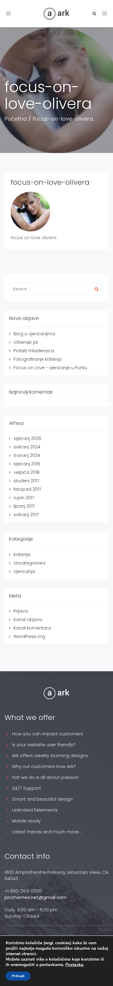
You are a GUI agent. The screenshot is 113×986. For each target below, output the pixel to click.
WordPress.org (29, 636)
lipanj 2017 (24, 506)
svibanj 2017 (26, 515)
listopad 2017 (27, 489)
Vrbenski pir (26, 342)
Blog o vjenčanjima (34, 334)
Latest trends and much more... (46, 831)
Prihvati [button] (18, 976)
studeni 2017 (26, 481)
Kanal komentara (32, 628)
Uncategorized (29, 563)
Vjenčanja (24, 571)
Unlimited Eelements (35, 810)
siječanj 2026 (27, 438)
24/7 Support (26, 788)
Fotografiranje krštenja (37, 359)
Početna (16, 118)
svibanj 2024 (27, 447)
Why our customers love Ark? (44, 766)
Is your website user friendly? (44, 744)
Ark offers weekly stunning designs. (50, 755)
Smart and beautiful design (42, 799)
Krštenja (22, 555)
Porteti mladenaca (34, 351)
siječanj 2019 (27, 464)
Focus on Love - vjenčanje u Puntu (50, 368)
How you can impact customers (47, 734)
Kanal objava (28, 620)
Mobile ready (26, 821)
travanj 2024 (27, 455)
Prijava (21, 611)
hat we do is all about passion (45, 777)
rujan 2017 (24, 498)
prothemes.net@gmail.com (36, 897)
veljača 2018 (26, 472)
